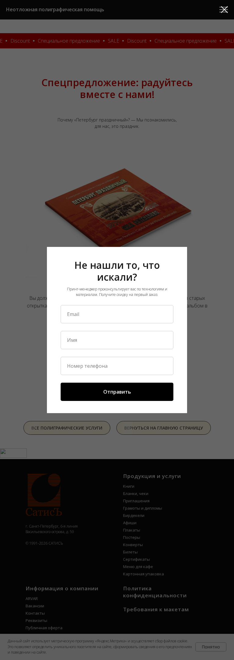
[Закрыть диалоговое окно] (224, 9)
